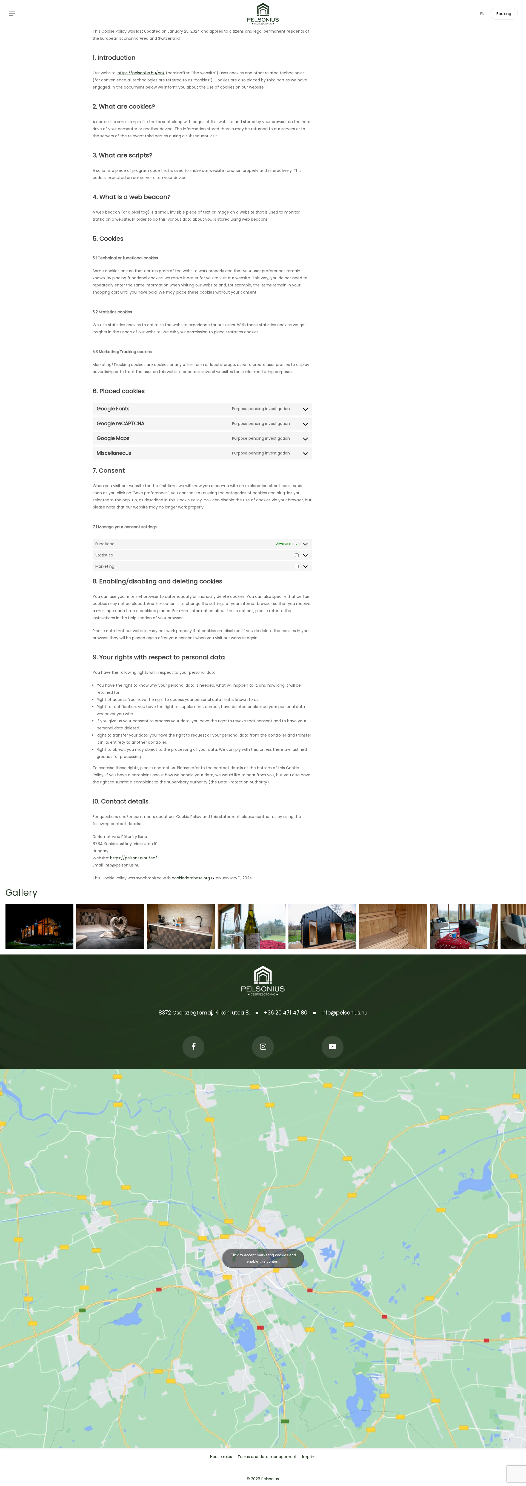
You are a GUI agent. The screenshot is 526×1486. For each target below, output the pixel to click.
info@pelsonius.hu (344, 1012)
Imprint (309, 1456)
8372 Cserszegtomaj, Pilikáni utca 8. (204, 1012)
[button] (11, 14)
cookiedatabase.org (191, 878)
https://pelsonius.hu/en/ (141, 73)
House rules (221, 1456)
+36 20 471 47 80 (285, 1012)
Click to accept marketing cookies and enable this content (263, 1258)
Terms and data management (267, 1456)
